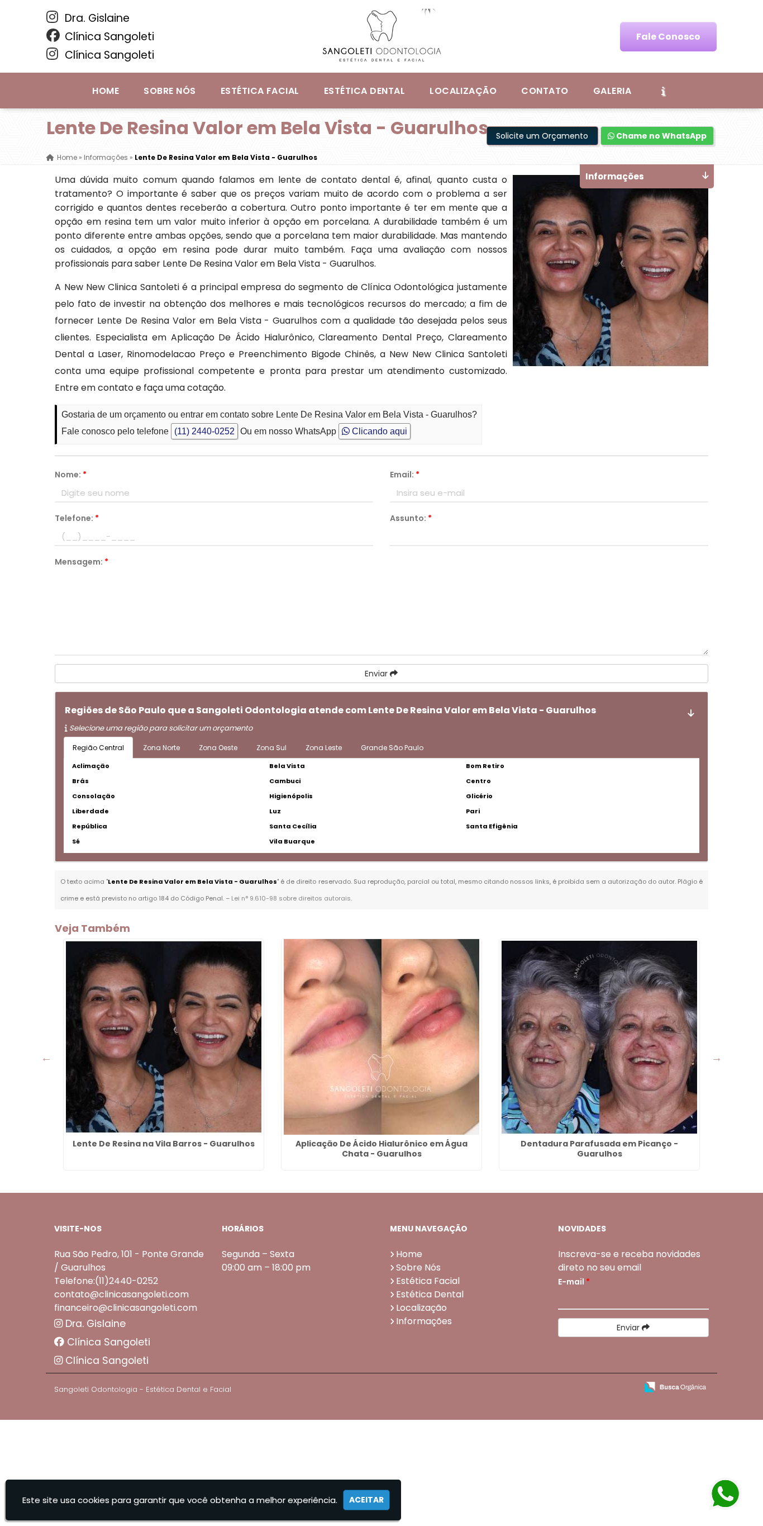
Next (716, 1057)
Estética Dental (364, 90)
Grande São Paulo (392, 747)
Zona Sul (271, 747)
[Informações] (663, 91)
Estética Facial (260, 90)
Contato (544, 90)
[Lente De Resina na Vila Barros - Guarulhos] (164, 1037)
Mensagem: (81, 561)
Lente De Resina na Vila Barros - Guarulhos (164, 1143)
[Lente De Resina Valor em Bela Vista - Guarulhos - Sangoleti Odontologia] (381, 36)
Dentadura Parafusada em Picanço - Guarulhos (599, 1148)
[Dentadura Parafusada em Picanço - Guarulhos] (599, 1037)
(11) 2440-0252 (204, 431)
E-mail (574, 1281)
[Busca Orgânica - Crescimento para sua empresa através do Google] (675, 1386)
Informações (424, 1321)
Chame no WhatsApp (660, 135)
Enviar (377, 673)
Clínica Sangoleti (108, 36)
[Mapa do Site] (517, 1387)
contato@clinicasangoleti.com (121, 1294)
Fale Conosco (668, 36)
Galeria (612, 90)
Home (105, 90)
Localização (463, 90)
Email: (404, 474)
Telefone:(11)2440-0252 (106, 1280)
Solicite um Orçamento (542, 135)
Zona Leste (324, 747)
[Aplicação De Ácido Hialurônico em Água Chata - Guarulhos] (381, 1037)
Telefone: (77, 518)
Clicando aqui (378, 431)
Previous (46, 1057)
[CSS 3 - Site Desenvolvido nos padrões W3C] (585, 1387)
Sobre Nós (169, 90)
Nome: (71, 474)
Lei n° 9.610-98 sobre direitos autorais (291, 898)
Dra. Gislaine (96, 18)
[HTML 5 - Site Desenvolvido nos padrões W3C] (547, 1387)
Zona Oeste (218, 747)
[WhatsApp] (725, 1494)
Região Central (98, 747)
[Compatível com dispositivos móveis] (624, 1387)
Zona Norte (161, 747)
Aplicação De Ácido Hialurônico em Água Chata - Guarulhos (381, 1148)
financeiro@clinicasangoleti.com (125, 1307)
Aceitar (366, 1499)
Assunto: (411, 518)
